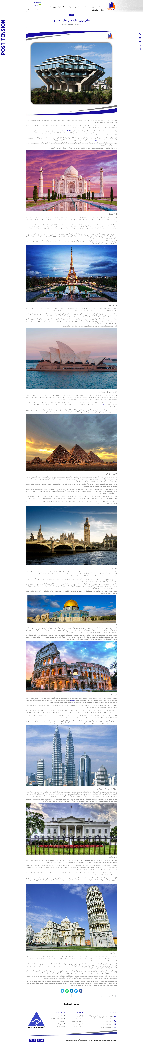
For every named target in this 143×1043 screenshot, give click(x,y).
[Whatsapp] (38, 1040)
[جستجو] (28, 10)
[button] (81, 991)
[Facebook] (42, 1040)
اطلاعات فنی (63, 7)
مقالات (71, 14)
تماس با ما (95, 10)
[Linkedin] (31, 1040)
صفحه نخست (100, 7)
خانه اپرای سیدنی (100, 404)
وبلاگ (102, 10)
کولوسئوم (72, 700)
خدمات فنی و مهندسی (77, 7)
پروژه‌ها (54, 7)
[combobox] (36, 10)
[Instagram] (34, 1040)
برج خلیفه (94, 140)
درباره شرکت (91, 7)
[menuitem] (37, 2)
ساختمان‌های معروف (67, 130)
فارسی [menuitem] (37, 5)
